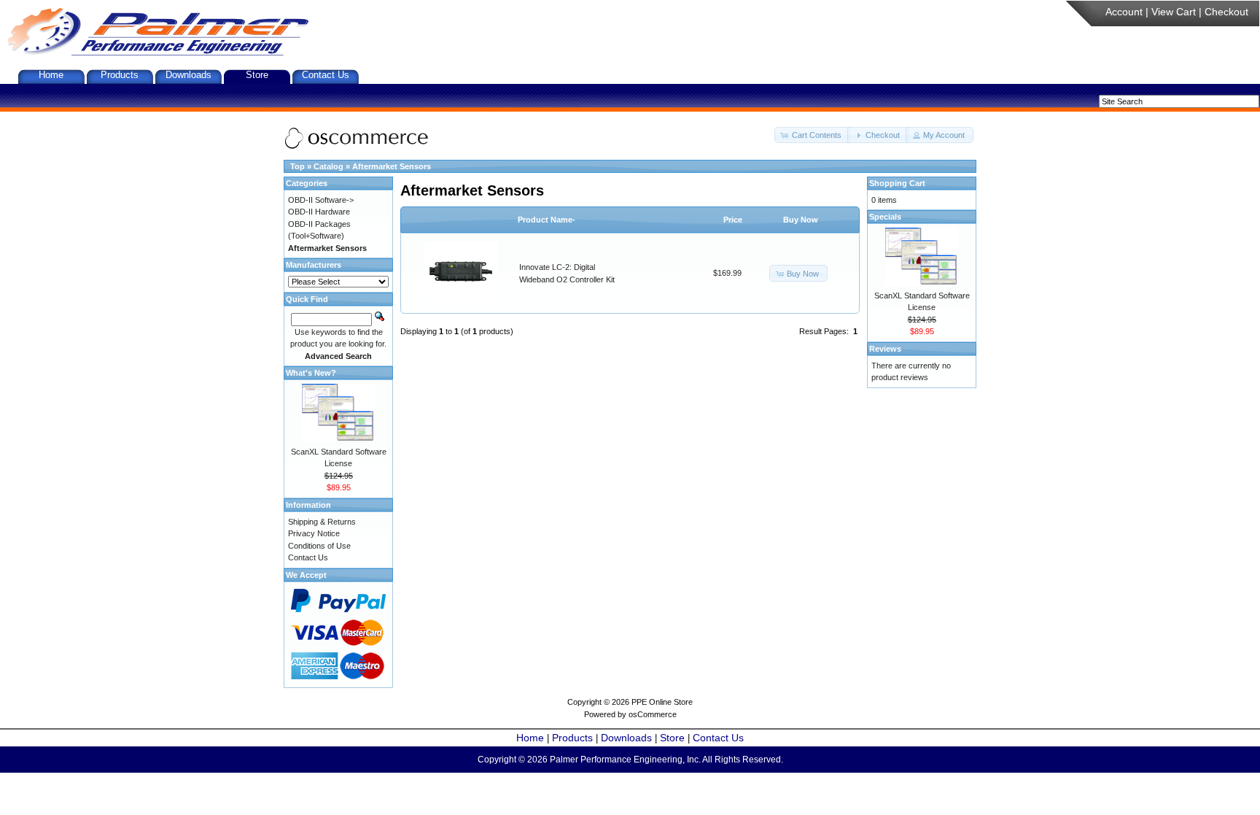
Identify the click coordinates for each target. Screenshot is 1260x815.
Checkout (1226, 12)
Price (732, 219)
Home (51, 74)
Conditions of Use (319, 545)
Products (120, 74)
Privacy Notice (314, 533)
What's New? (311, 372)
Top (297, 166)
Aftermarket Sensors (391, 166)
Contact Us (325, 74)
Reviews (885, 348)
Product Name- (546, 219)
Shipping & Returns (322, 521)
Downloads (188, 74)
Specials (885, 216)
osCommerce (653, 714)
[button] (812, 135)
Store (257, 74)
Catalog (328, 166)
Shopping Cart (897, 183)
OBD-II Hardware (319, 211)
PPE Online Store (662, 702)
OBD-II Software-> (321, 200)
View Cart (1173, 12)
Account (1124, 12)
